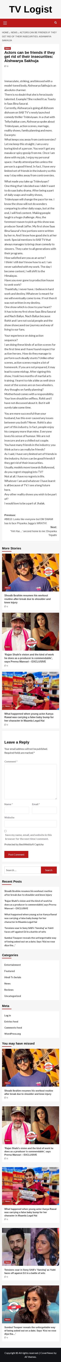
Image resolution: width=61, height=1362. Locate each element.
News (7, 48)
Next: (33, 531)
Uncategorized (12, 996)
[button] (5, 23)
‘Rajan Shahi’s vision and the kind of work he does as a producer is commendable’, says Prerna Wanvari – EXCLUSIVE (29, 658)
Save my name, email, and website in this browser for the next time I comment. (28, 836)
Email (36, 804)
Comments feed (13, 1027)
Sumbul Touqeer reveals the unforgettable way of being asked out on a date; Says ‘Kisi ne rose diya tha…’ (30, 941)
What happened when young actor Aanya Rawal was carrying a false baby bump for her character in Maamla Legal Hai (29, 717)
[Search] (56, 22)
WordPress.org (12, 1033)
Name (8, 804)
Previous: (28, 519)
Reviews (8, 989)
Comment (11, 761)
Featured (9, 971)
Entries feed (11, 1021)
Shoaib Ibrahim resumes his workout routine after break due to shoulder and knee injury (27, 599)
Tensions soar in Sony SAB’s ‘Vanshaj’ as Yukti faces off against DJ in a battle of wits (28, 930)
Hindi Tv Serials (12, 977)
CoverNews (46, 1352)
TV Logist (30, 9)
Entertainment (12, 964)
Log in (7, 1015)
